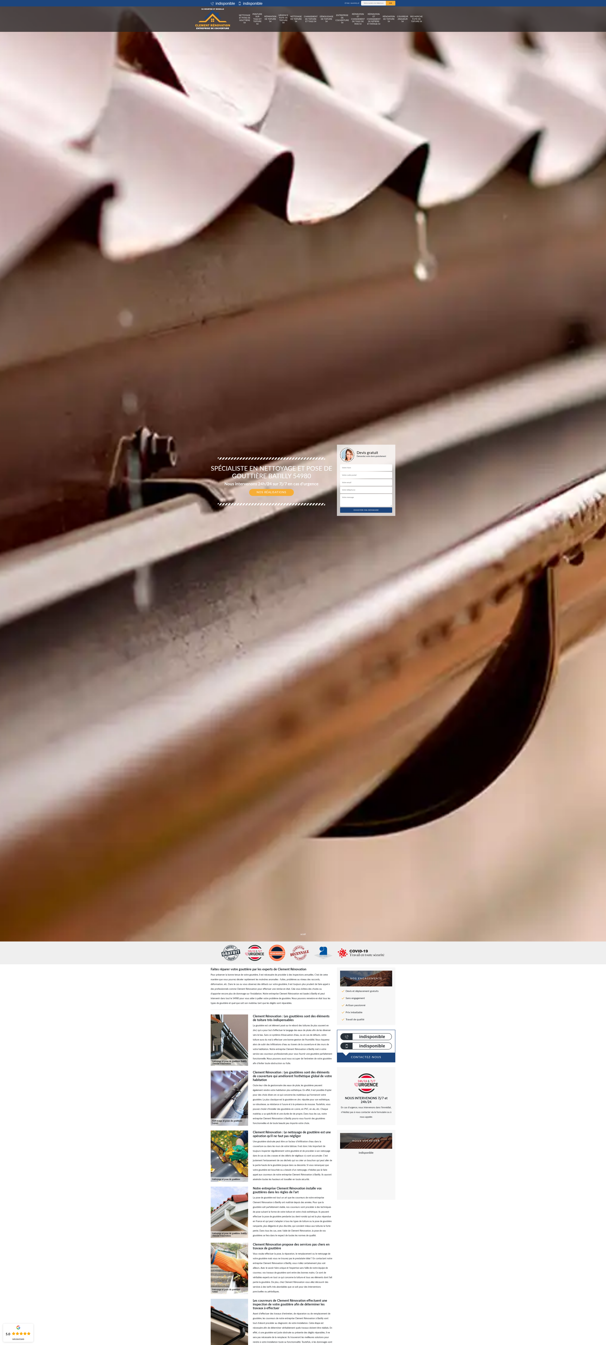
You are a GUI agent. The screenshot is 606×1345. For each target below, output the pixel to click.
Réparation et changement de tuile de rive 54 (358, 19)
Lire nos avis (18, 1339)
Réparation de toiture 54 (270, 19)
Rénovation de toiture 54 (389, 19)
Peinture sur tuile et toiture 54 (257, 19)
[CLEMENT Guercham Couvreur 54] (212, 19)
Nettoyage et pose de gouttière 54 (244, 19)
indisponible (224, 3)
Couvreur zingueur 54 (402, 19)
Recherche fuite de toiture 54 (416, 19)
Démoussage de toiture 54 (326, 19)
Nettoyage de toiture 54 (296, 19)
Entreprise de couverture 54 (342, 19)
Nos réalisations (271, 492)
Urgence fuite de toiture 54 (283, 19)
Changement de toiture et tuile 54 (311, 19)
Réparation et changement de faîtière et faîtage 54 (373, 19)
